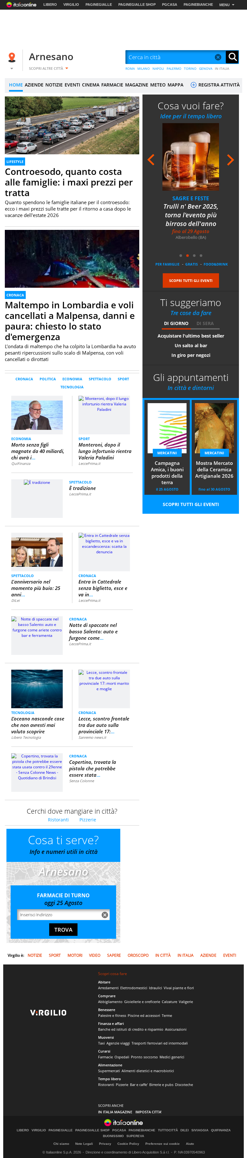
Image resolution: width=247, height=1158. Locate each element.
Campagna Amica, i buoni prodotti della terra (167, 472)
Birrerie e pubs (161, 1084)
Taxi (101, 1043)
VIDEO (94, 955)
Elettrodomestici (133, 987)
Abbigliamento (110, 1001)
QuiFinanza (20, 463)
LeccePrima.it (89, 463)
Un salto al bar (191, 345)
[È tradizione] (37, 482)
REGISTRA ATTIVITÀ (218, 85)
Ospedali (121, 1056)
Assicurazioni (176, 1029)
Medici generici (172, 1056)
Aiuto (190, 1143)
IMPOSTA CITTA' (148, 1111)
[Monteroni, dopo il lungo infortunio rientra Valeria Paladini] (104, 403)
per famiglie (167, 264)
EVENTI (72, 85)
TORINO (190, 68)
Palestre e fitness (112, 1015)
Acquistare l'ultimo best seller (191, 336)
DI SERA (205, 323)
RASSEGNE (191, 198)
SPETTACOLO (100, 378)
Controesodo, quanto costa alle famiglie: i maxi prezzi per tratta (69, 182)
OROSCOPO (138, 955)
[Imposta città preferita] (13, 57)
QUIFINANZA (221, 1130)
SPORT (123, 378)
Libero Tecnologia (26, 737)
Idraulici (155, 987)
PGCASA (169, 4)
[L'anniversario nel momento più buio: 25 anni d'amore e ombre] (37, 549)
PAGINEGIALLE (99, 4)
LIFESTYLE (14, 161)
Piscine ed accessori (144, 1015)
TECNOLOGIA (72, 386)
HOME (16, 85)
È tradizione (82, 488)
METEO (158, 85)
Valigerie (186, 1001)
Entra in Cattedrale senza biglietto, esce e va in (102, 588)
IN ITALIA (222, 68)
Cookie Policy (128, 1143)
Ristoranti (58, 820)
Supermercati (109, 1070)
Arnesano (51, 56)
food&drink (216, 264)
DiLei (15, 600)
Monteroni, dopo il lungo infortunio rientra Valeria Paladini (105, 451)
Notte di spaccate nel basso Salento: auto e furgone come (93, 631)
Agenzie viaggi (118, 1043)
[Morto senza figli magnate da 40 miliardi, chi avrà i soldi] (37, 412)
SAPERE (114, 955)
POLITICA (48, 378)
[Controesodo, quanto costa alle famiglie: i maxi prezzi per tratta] (72, 134)
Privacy (105, 1143)
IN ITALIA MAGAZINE (115, 1111)
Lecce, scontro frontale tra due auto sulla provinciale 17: (103, 725)
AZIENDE (34, 85)
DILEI (184, 1130)
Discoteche (184, 1084)
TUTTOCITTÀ (168, 1130)
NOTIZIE (54, 85)
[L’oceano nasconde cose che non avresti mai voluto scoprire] (37, 689)
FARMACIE (112, 85)
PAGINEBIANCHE (198, 4)
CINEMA (90, 85)
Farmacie (105, 1056)
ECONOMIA (72, 378)
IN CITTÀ (163, 955)
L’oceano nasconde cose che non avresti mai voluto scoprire (37, 725)
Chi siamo (61, 1143)
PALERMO (174, 68)
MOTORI (75, 955)
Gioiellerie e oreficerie (142, 1001)
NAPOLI (158, 68)
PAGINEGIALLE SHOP (137, 4)
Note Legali (84, 1143)
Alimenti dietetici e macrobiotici (148, 1070)
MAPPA (175, 85)
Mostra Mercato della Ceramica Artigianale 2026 (214, 469)
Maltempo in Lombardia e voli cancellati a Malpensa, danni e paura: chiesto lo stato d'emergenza (70, 321)
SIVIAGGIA (199, 1130)
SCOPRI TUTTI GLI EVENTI (191, 280)
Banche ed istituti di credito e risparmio (130, 1029)
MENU (224, 5)
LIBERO (50, 4)
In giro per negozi (190, 355)
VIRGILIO (71, 4)
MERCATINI (167, 452)
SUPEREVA (135, 1136)
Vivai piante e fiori (179, 987)
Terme (167, 1015)
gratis (191, 264)
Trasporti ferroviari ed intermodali (160, 1043)
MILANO (143, 68)
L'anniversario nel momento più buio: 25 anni (35, 588)
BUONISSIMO (113, 1136)
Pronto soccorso (144, 1056)
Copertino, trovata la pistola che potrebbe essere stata (92, 768)
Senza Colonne (81, 780)
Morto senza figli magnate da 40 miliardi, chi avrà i (37, 451)
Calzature (169, 1001)
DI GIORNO (176, 323)
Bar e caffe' (139, 1084)
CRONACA (15, 295)
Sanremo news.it (92, 737)
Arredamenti (108, 987)
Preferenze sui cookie (162, 1143)
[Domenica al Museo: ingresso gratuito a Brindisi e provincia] (190, 156)
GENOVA (205, 68)
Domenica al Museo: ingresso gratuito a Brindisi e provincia (191, 215)
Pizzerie (87, 820)
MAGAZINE (136, 85)
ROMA (130, 68)
